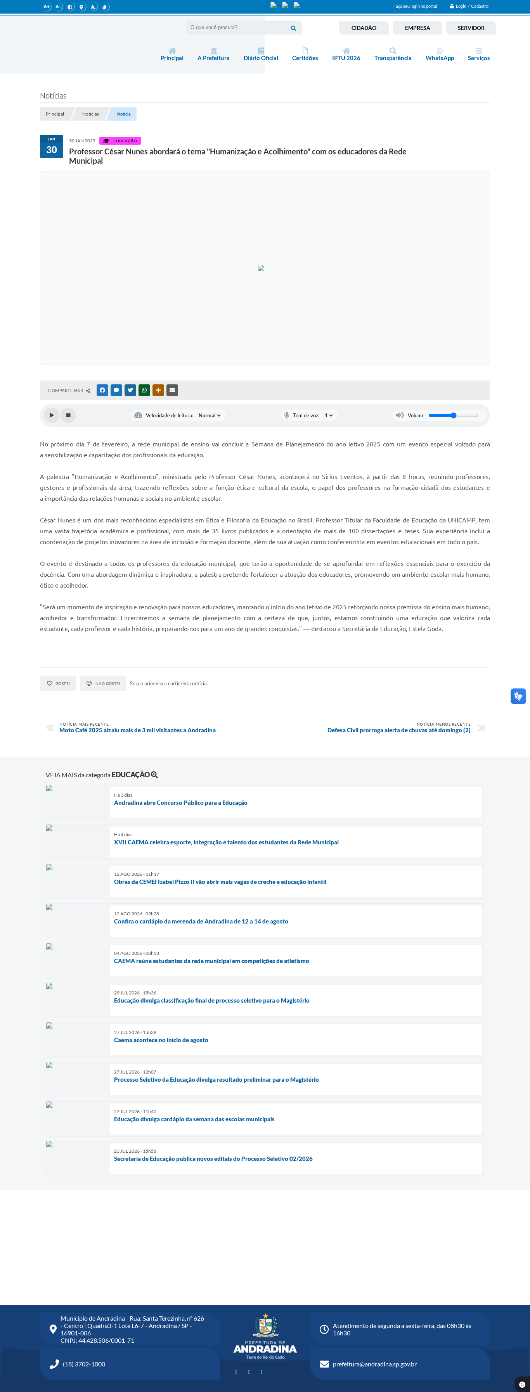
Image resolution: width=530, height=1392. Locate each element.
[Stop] (68, 415)
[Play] (51, 415)
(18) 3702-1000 (84, 1364)
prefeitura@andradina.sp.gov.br (375, 1364)
